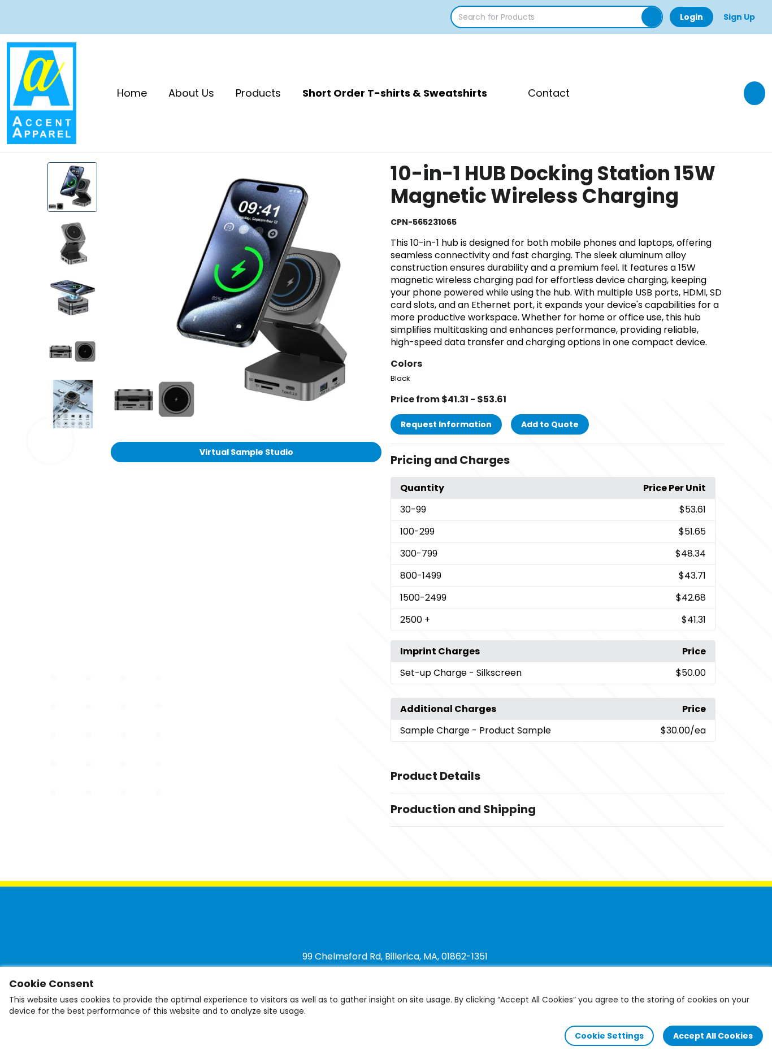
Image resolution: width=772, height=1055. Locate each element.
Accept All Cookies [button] (713, 1035)
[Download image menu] (367, 177)
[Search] (651, 17)
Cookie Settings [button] (609, 1035)
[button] (558, 460)
